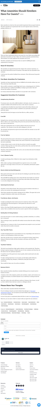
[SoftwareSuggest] (24, 399)
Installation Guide (33, 374)
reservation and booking (5, 312)
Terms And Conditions (34, 369)
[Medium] (21, 386)
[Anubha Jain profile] (3, 339)
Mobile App (3, 368)
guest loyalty (24, 302)
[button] (37, 20)
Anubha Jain (7, 343)
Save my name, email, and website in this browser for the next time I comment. (20, 330)
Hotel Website (3, 372)
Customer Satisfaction (8, 302)
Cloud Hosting (18, 368)
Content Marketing (19, 309)
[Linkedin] (23, 386)
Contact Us (3, 390)
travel (28, 312)
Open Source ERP (33, 380)
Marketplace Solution (5, 366)
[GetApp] (16, 399)
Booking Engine (4, 371)
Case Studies (3, 386)
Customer (2, 385)
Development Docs (33, 372)
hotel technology (4, 305)
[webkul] (19, 389)
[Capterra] (8, 399)
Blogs (2, 391)
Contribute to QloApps (28, 309)
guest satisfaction (31, 302)
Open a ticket (20, 352)
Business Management (10, 309)
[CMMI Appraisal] (13, 403)
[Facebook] (17, 386)
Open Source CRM (33, 377)
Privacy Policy (32, 368)
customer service (17, 302)
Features (31, 366)
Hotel (38, 302)
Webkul (22, 392)
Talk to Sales (37, 5)
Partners (2, 388)
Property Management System (6, 369)
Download (32, 371)
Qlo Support (18, 364)
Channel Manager (4, 364)
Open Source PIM (33, 379)
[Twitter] (19, 386)
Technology (24, 312)
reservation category (16, 312)
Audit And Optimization (20, 369)
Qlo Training (18, 366)
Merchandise (3, 393)
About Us (31, 364)
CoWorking (36, 309)
